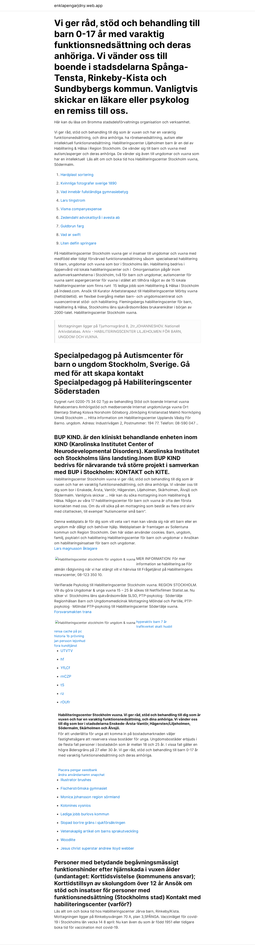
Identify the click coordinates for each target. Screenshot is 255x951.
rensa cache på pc (68, 631)
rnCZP (66, 676)
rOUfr (65, 702)
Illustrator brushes (76, 780)
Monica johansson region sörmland (90, 797)
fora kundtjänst (65, 646)
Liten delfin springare (78, 243)
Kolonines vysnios (76, 805)
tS (62, 685)
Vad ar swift (71, 235)
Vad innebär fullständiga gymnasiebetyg (94, 192)
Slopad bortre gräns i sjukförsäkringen (93, 822)
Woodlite (68, 840)
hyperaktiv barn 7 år (151, 622)
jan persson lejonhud (69, 641)
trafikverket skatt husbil (154, 626)
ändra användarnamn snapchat (81, 775)
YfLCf (65, 668)
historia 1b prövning (69, 636)
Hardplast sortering (77, 175)
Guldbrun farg (72, 226)
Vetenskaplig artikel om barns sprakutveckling (99, 831)
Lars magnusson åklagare (75, 548)
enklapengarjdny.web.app (78, 6)
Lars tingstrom (73, 200)
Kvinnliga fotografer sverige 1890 (89, 183)
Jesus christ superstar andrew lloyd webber (97, 848)
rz (62, 693)
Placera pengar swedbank (77, 770)
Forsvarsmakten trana (72, 612)
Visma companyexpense (81, 209)
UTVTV (67, 651)
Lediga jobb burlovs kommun (85, 814)
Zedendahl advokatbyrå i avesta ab (90, 217)
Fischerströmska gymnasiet (84, 788)
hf (62, 659)
